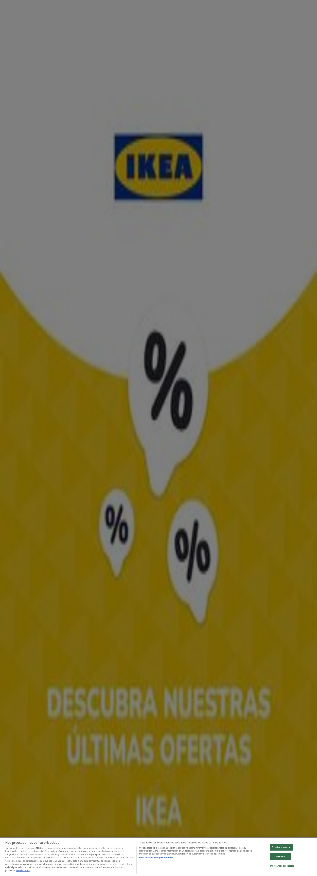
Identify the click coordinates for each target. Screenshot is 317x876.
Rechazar (280, 856)
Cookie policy (23, 870)
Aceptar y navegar (281, 846)
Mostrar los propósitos (282, 865)
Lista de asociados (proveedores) (156, 857)
